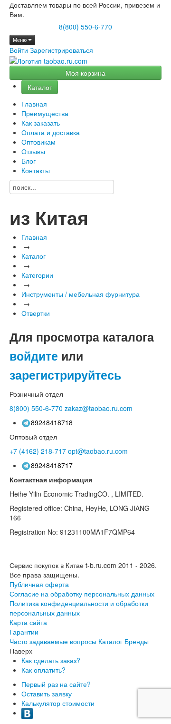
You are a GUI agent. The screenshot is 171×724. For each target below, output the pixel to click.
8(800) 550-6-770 (85, 26)
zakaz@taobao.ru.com (99, 408)
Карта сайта (28, 622)
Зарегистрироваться (61, 50)
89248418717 (52, 465)
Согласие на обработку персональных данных (82, 593)
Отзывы (33, 151)
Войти (19, 50)
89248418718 (52, 422)
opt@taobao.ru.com (98, 451)
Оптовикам (38, 142)
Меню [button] (20, 39)
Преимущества (44, 113)
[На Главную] (48, 61)
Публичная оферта (39, 584)
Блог (28, 161)
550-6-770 (36, 408)
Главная (34, 103)
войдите (34, 355)
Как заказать (40, 122)
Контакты (35, 170)
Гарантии (24, 631)
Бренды (136, 641)
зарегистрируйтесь (65, 374)
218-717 (38, 451)
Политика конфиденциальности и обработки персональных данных (79, 607)
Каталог (40, 87)
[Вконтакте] (27, 712)
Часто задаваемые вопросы (53, 641)
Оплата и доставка (50, 132)
